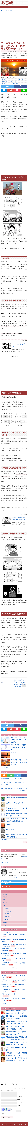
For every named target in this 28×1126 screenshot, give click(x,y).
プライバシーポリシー (6, 862)
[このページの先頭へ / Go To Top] (26, 1123)
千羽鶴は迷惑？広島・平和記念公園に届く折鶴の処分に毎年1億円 (16, 1038)
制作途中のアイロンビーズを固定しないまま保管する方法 (16, 1033)
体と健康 (7, 913)
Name (18, 1099)
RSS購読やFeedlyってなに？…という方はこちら (11, 778)
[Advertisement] (14, 26)
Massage (20, 1096)
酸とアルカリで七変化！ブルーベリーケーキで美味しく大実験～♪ (16, 1028)
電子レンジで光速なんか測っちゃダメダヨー (12, 994)
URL (19, 1105)
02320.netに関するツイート (7, 932)
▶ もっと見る (4, 767)
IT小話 (4, 925)
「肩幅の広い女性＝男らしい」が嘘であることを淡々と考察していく (16, 1022)
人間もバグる (10, 829)
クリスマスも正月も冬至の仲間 (10, 83)
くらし (5, 10)
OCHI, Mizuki (6, 886)
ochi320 (5, 883)
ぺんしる (5, 902)
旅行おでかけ (8, 911)
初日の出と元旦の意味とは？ (10, 81)
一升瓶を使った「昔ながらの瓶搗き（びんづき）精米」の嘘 (16, 1054)
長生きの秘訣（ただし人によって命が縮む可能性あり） (16, 836)
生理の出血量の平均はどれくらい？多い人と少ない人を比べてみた (16, 1012)
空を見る (5, 894)
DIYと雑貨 (7, 919)
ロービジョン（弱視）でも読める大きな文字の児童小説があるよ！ (16, 820)
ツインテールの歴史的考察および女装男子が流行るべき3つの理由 (16, 1059)
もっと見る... (4, 1003)
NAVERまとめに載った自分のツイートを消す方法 (13, 934)
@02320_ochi (6, 881)
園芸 (4, 899)
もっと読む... (14, 877)
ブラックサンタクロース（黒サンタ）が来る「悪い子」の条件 (18, 345)
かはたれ (13, 752)
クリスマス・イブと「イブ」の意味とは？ (13, 79)
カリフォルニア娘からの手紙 (14, 803)
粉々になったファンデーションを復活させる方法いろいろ (16, 809)
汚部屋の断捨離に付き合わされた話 (16, 797)
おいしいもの (8, 916)
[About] (4, 872)
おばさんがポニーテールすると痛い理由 (16, 1049)
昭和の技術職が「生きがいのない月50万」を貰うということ (19, 747)
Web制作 (5, 922)
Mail (19, 1102)
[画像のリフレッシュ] (12, 1108)
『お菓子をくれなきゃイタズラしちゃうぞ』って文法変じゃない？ (19, 762)
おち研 (9, 1124)
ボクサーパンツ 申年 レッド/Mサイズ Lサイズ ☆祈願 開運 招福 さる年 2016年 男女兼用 (19, 682)
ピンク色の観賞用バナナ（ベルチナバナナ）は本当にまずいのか (16, 1043)
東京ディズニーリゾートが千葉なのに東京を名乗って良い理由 (19, 740)
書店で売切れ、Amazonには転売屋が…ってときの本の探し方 (16, 1017)
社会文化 (11, 10)
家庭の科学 (5, 897)
